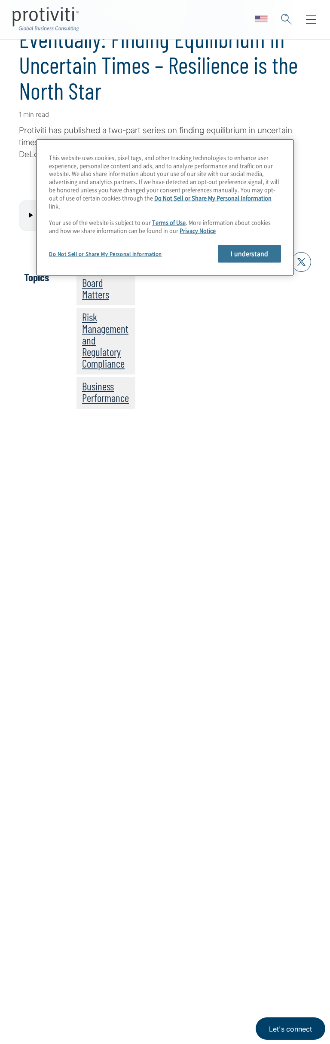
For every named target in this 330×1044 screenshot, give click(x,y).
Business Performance (105, 392)
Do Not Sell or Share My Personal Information (213, 198)
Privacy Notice (198, 230)
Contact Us (39, 1021)
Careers (33, 997)
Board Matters (95, 288)
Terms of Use (169, 222)
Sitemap (87, 1021)
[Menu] (311, 20)
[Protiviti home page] (65, 868)
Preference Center (106, 997)
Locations (90, 972)
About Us (36, 972)
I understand (249, 254)
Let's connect (290, 1029)
